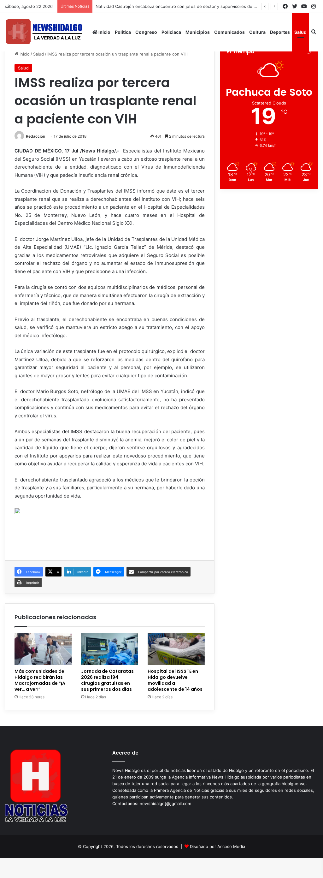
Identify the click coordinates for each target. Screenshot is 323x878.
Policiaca (171, 32)
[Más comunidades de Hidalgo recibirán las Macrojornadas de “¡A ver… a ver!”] (43, 649)
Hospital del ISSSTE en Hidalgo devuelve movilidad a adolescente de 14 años (175, 680)
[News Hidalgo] (44, 32)
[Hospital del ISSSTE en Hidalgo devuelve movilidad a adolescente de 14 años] (176, 649)
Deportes (280, 32)
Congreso (146, 32)
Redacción (35, 136)
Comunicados (229, 32)
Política (123, 32)
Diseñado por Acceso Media (217, 846)
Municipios (197, 32)
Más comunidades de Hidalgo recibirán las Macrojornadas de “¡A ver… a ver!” (40, 680)
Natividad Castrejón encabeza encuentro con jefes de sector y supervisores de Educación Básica (191, 6)
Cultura (257, 32)
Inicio (103, 32)
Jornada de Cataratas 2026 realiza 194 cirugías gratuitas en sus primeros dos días (107, 680)
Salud (300, 32)
